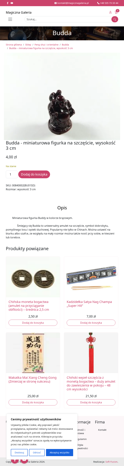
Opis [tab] (62, 208)
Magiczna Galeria (18, 12)
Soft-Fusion (111, 461)
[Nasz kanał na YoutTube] (12, 3)
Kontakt (102, 429)
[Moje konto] (110, 12)
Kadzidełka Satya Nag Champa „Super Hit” (89, 304)
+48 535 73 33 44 (108, 3)
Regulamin (81, 439)
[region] (42, 437)
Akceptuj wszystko (59, 452)
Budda (65, 44)
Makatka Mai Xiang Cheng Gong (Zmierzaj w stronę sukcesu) (33, 379)
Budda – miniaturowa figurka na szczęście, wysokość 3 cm (41, 48)
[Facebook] (15, 460)
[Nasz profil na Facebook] (8, 3)
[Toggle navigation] (10, 19)
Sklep (28, 44)
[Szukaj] (114, 19)
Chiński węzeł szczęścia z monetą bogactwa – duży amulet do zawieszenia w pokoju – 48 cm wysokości (91, 383)
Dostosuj (19, 452)
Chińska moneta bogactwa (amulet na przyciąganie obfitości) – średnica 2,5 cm (29, 306)
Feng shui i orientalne (46, 44)
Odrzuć (37, 452)
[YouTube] (24, 460)
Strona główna (14, 44)
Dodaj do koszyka (34, 174)
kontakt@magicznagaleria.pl (73, 3)
